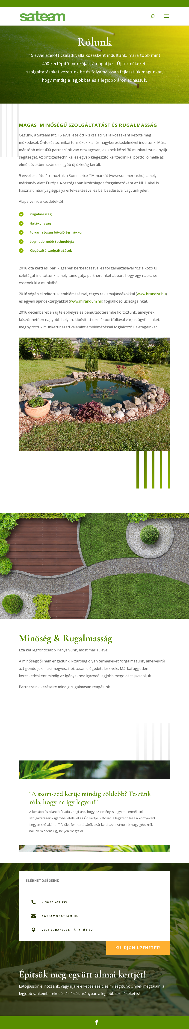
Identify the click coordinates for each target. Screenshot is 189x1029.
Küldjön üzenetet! (138, 947)
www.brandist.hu (151, 293)
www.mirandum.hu (86, 301)
